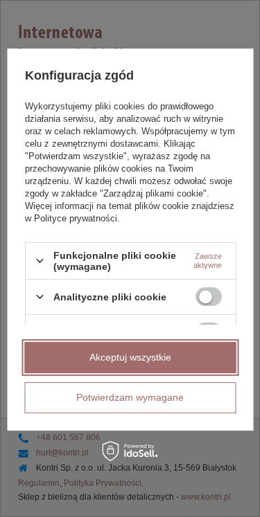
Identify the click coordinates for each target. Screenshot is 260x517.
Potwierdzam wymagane (130, 397)
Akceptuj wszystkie (130, 357)
